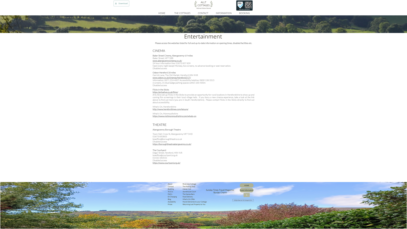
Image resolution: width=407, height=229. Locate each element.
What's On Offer (189, 199)
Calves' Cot (187, 189)
